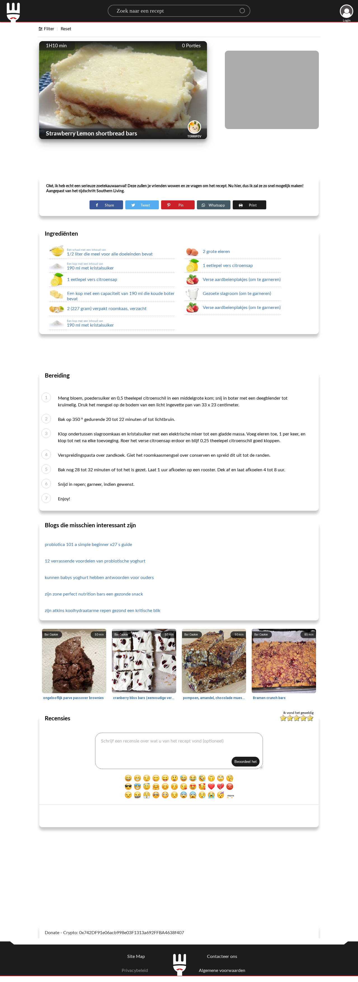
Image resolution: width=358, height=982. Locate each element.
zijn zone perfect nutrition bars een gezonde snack (94, 594)
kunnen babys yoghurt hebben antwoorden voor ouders (99, 577)
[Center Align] (244, 8)
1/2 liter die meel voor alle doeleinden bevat (110, 252)
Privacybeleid (135, 970)
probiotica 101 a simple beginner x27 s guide (88, 544)
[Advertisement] (179, 162)
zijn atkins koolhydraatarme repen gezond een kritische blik (102, 610)
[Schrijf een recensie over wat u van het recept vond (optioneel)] (179, 751)
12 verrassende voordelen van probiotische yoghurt (95, 561)
